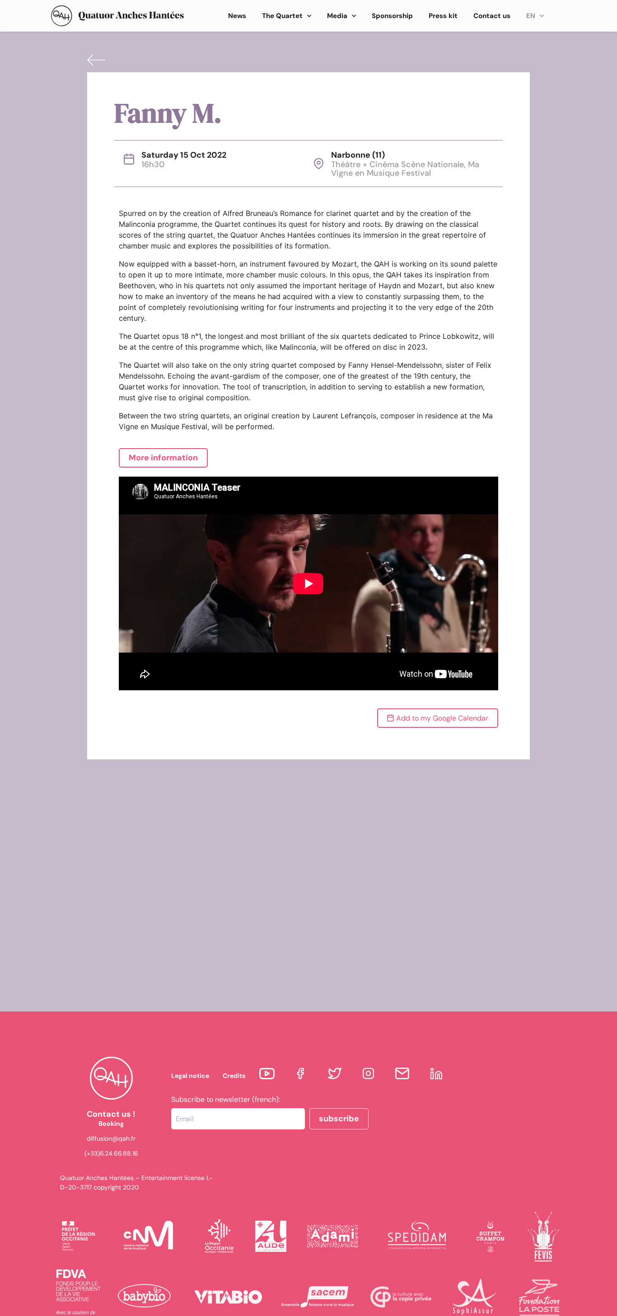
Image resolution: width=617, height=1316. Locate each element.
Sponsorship (392, 15)
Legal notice (190, 1076)
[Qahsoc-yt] (267, 1074)
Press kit (443, 15)
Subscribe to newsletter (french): (225, 1099)
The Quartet (282, 15)
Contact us (491, 15)
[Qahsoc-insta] (368, 1074)
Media (337, 15)
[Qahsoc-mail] (402, 1074)
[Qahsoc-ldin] (436, 1074)
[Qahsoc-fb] (300, 1074)
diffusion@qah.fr (111, 1138)
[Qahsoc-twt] (334, 1074)
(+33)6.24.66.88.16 (111, 1153)
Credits (234, 1076)
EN (530, 15)
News (237, 15)
